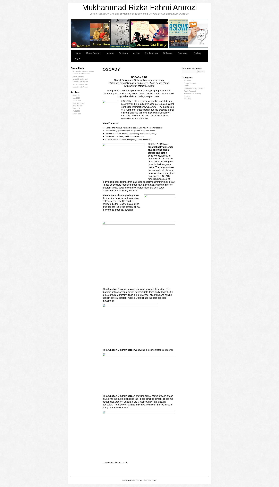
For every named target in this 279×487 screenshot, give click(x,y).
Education (187, 80)
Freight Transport (190, 83)
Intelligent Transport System (194, 88)
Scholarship (178, 33)
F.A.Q (198, 33)
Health (186, 86)
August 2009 (77, 106)
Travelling (139, 33)
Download (183, 53)
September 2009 (78, 103)
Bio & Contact (80, 33)
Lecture (100, 33)
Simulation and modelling (192, 93)
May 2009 (76, 108)
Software (167, 53)
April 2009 (76, 111)
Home (78, 53)
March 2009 (77, 114)
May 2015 (76, 98)
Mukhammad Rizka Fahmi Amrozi (139, 7)
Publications (151, 53)
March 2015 (77, 100)
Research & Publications (119, 33)
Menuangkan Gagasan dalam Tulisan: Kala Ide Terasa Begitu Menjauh (83, 73)
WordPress (135, 480)
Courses (123, 53)
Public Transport (190, 91)
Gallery (159, 33)
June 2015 (76, 95)
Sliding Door (147, 480)
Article (136, 53)
